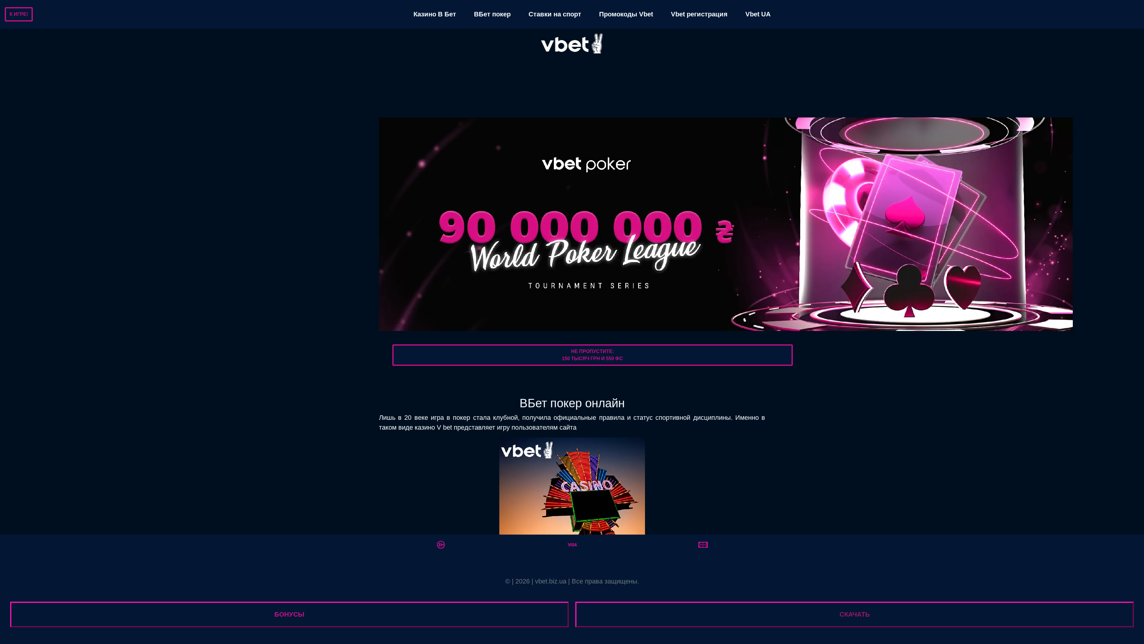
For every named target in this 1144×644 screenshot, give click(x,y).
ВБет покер (492, 14)
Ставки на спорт (555, 14)
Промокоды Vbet (626, 14)
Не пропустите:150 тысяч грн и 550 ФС (592, 355)
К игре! (19, 14)
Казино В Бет (435, 14)
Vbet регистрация (699, 14)
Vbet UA (758, 14)
